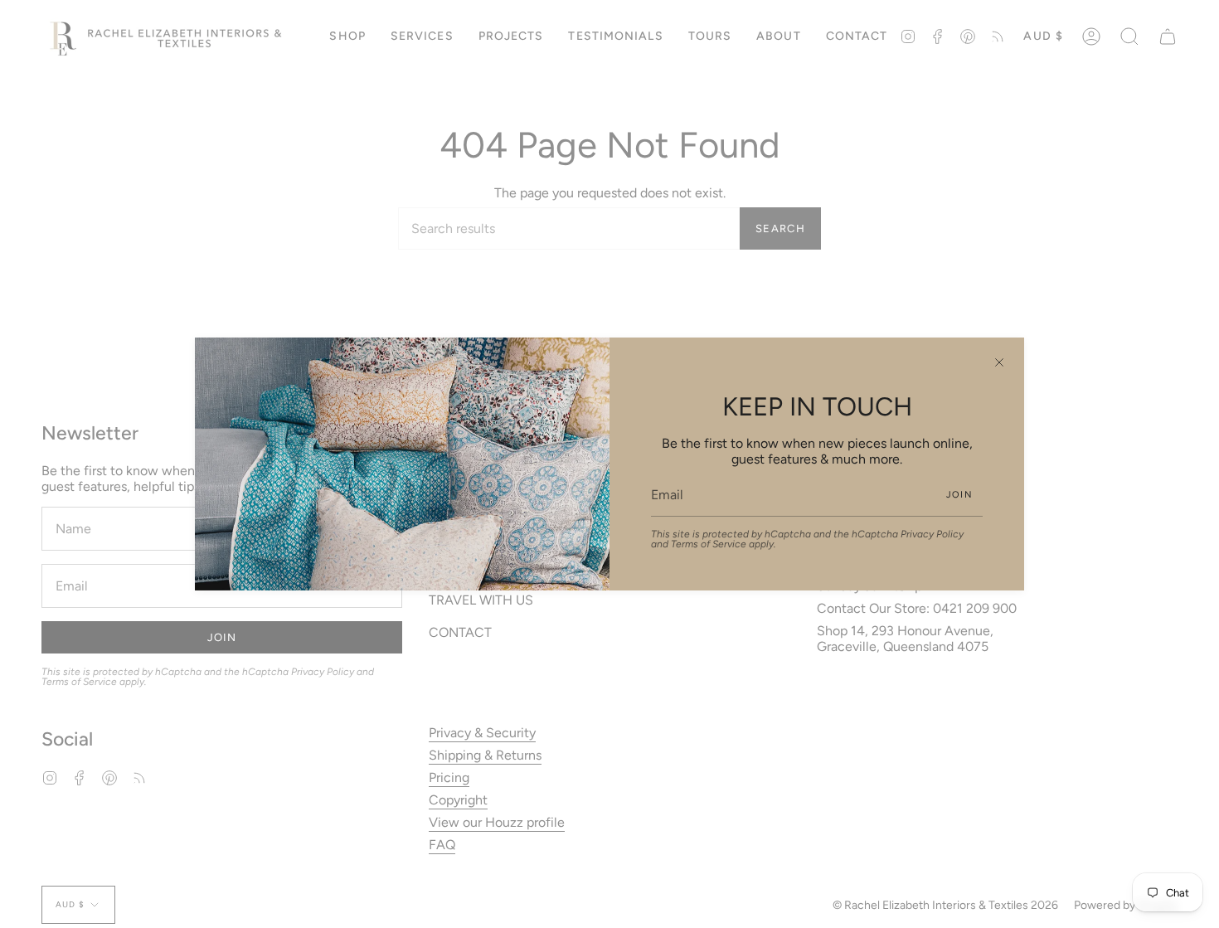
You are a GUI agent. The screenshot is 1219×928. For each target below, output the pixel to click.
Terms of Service (708, 544)
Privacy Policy (932, 534)
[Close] (999, 362)
